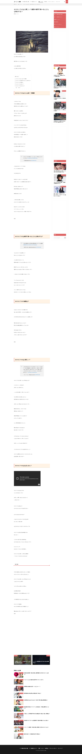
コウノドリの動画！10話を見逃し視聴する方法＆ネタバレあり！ (36, 727)
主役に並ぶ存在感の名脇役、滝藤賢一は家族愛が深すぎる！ (60, 183)
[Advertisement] (32, 21)
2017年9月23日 (38, 247)
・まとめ (18, 87)
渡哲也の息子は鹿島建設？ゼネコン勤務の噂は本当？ (60, 87)
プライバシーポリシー (51, 1)
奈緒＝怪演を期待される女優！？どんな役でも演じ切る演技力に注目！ (60, 171)
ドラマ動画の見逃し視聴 (25, 1)
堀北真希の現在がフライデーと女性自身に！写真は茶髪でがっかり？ (36, 707)
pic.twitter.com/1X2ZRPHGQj (32, 158)
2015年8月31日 (33, 160)
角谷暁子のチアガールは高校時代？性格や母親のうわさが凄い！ (36, 720)
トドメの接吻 (21, 693)
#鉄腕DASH (25, 244)
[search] (65, 238)
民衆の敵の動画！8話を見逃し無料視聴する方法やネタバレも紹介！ (36, 673)
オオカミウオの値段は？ (19, 82)
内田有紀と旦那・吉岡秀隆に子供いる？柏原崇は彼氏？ (59, 76)
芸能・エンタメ (40, 1)
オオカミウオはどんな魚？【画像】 (21, 78)
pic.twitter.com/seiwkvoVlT (32, 372)
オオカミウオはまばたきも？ (20, 85)
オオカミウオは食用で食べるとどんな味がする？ (23, 80)
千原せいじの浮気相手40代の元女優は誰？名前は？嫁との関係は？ (37, 713)
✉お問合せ (45, 1)
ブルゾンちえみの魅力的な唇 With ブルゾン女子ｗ (33, 679)
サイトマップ (58, 1)
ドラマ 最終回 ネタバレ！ (34, 1)
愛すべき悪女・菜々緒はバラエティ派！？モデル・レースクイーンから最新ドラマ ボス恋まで (60, 194)
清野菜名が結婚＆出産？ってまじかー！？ (32, 686)
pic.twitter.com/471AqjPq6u (32, 244)
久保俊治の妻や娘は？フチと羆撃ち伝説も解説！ (60, 110)
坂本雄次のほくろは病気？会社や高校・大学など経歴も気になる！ (59, 122)
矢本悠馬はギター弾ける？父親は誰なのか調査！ (60, 99)
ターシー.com (17, 1)
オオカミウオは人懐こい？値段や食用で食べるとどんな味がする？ (31, 4)
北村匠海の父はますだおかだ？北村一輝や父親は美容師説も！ (36, 700)
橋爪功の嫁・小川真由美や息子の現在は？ (32, 734)
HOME (16, 4)
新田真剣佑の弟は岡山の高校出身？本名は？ (32, 693)
